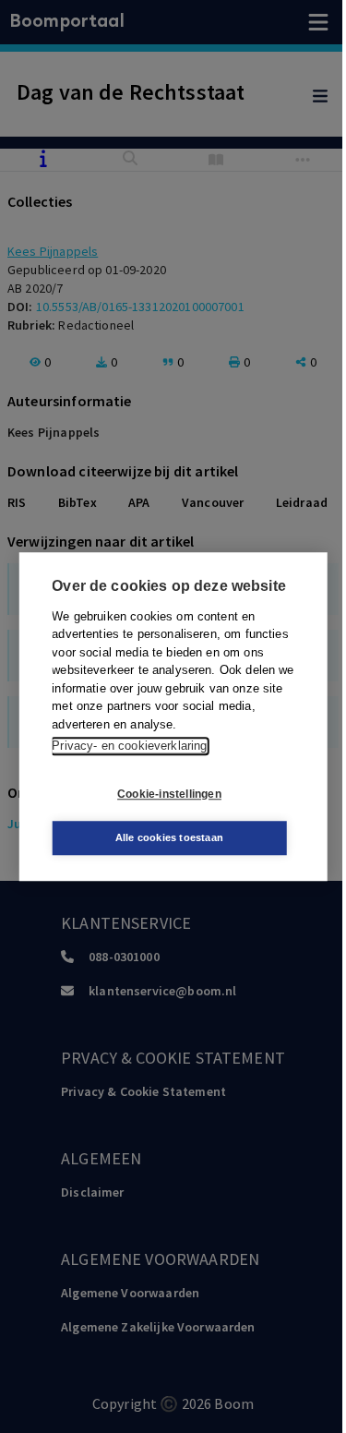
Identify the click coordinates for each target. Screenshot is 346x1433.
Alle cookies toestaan (169, 837)
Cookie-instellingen (169, 794)
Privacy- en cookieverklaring (129, 746)
